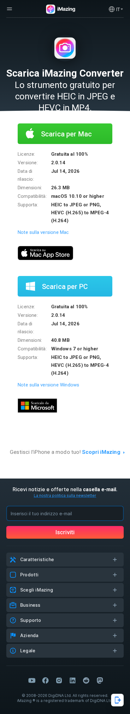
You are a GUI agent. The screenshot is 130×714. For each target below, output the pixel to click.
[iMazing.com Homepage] (60, 9)
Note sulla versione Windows (48, 385)
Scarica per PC (64, 287)
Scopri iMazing (101, 452)
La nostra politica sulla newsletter (65, 495)
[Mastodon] (99, 680)
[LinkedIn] (72, 680)
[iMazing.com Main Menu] (9, 9)
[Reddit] (86, 680)
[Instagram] (59, 680)
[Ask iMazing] (117, 700)
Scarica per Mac (65, 134)
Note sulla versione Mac (43, 232)
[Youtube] (32, 680)
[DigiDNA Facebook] (45, 680)
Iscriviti (65, 532)
